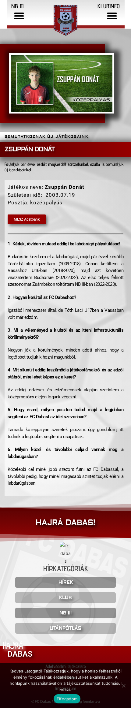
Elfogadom (67, 698)
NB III (65, 613)
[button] (19, 16)
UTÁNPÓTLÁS (65, 628)
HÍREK (65, 582)
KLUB (65, 598)
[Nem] (123, 686)
